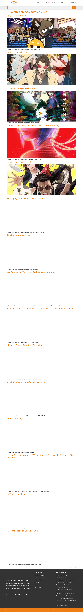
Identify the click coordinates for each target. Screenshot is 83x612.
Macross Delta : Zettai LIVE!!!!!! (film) (24, 345)
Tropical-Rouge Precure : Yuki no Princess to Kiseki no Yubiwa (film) (40, 309)
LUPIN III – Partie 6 (16, 494)
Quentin (72, 609)
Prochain (73, 567)
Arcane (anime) (14, 419)
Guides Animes (73, 2)
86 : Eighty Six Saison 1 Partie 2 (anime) (26, 199)
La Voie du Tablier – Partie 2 (21, 162)
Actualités (54, 2)
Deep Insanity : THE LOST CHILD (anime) (27, 382)
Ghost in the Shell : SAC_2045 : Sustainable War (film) (33, 125)
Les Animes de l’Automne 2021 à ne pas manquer (31, 272)
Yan (78, 609)
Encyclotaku (63, 2)
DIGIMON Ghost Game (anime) (22, 89)
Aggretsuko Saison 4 (17, 15)
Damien (75, 609)
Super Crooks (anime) (17, 52)
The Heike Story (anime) (19, 235)
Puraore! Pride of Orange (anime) (23, 531)
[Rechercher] (73, 7)
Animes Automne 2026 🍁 (43, 2)
